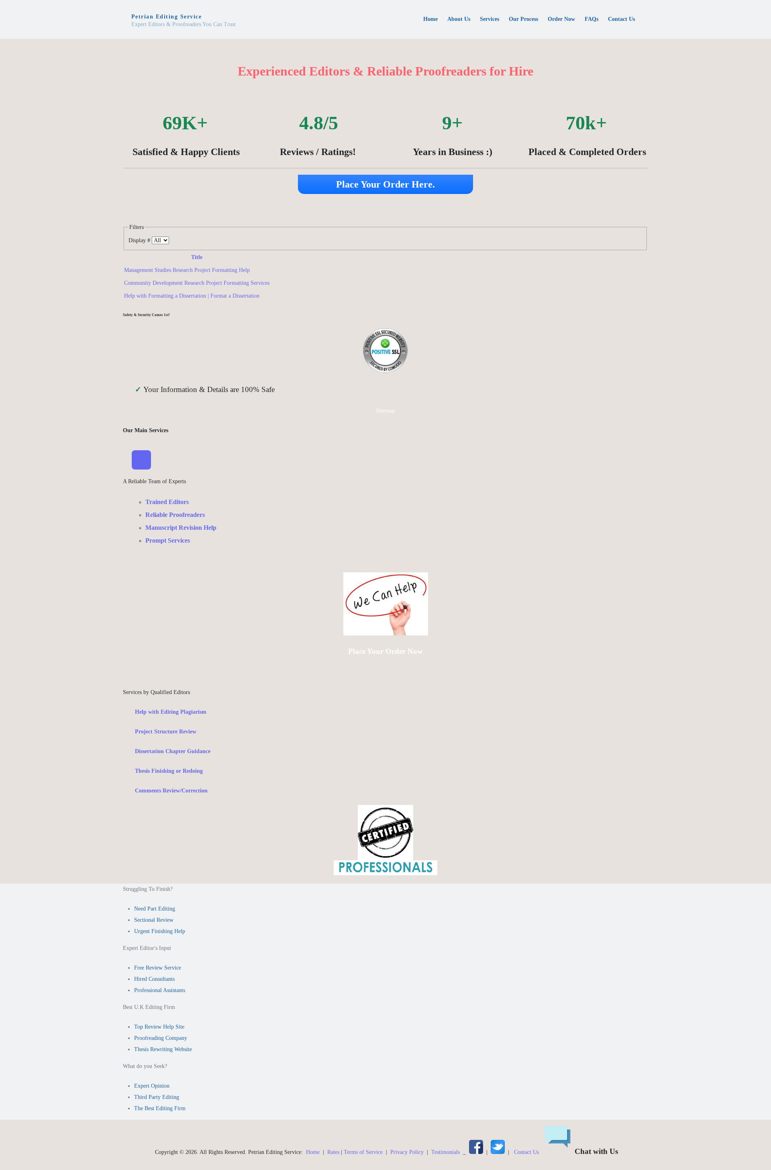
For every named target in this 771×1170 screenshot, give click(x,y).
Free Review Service (157, 968)
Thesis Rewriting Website (163, 1049)
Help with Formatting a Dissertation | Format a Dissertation (191, 296)
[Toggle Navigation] (141, 460)
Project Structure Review (165, 732)
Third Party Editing (156, 1097)
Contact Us (526, 1152)
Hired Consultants (154, 979)
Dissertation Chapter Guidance (172, 751)
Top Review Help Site (159, 1027)
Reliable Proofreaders (175, 514)
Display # (140, 240)
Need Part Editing (154, 909)
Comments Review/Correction (171, 791)
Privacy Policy (407, 1152)
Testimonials (445, 1152)
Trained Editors (167, 501)
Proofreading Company (160, 1038)
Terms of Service (363, 1152)
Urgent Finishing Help (159, 931)
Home (313, 1152)
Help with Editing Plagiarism (170, 712)
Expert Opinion (151, 1086)
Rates (333, 1152)
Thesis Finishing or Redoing (169, 771)
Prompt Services (167, 540)
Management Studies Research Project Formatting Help (187, 270)
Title (196, 257)
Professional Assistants (159, 990)
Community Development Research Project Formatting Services (196, 283)
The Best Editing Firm (160, 1108)
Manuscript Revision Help (180, 527)
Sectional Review (153, 920)
